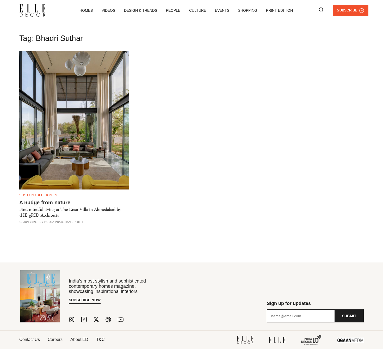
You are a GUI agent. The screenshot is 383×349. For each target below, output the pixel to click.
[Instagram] (72, 319)
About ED (79, 339)
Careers (55, 339)
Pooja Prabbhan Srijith (63, 222)
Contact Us (29, 339)
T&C (100, 339)
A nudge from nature (44, 202)
